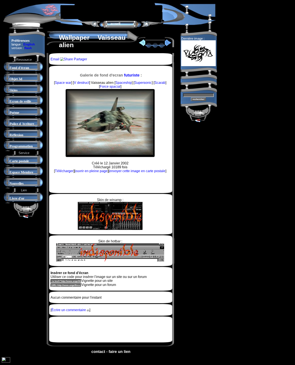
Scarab (159, 82)
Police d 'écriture (22, 124)
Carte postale (19, 161)
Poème (14, 112)
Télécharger (64, 171)
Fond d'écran (19, 68)
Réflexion (16, 135)
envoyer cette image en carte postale (137, 171)
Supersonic (143, 82)
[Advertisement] (111, 11)
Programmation (21, 146)
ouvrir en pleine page (91, 171)
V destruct (81, 82)
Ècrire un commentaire (68, 310)
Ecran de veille (20, 101)
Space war (63, 82)
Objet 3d (16, 79)
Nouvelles (17, 183)
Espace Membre (21, 172)
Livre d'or (17, 198)
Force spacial (110, 86)
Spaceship (123, 82)
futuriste (132, 75)
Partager (80, 59)
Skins (13, 90)
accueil (115, 23)
